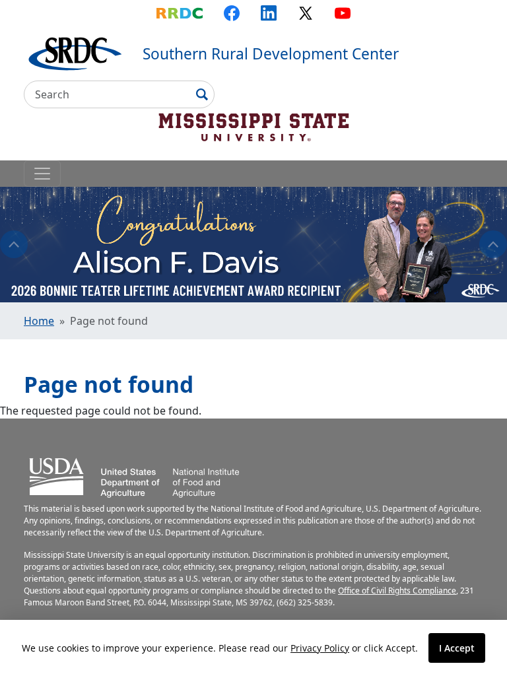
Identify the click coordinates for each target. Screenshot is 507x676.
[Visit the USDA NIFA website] (135, 475)
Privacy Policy (319, 648)
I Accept (457, 648)
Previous (14, 244)
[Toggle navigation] (42, 173)
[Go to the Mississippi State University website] (253, 125)
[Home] (75, 52)
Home (39, 321)
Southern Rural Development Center (271, 54)
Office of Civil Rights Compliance (397, 590)
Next (493, 244)
